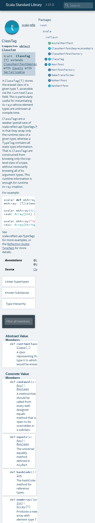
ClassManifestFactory (66, 53)
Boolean (23, 389)
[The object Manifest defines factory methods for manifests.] (46, 64)
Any (19, 385)
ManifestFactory (63, 69)
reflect (34, 25)
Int (19, 475)
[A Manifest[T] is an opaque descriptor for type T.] (49, 64)
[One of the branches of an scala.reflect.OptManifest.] (49, 80)
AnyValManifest (62, 43)
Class (21, 347)
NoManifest (59, 80)
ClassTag (57, 59)
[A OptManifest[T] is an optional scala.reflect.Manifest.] (49, 86)
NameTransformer (63, 75)
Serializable (14, 72)
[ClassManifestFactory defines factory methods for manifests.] (49, 54)
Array (21, 506)
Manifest (57, 64)
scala (25, 25)
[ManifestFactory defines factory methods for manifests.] (49, 70)
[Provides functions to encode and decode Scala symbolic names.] (49, 75)
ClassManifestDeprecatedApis (72, 48)
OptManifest (59, 85)
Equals (17, 68)
